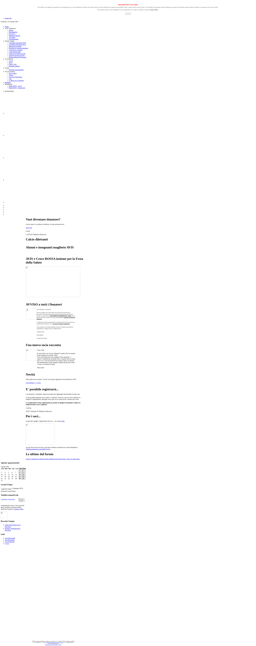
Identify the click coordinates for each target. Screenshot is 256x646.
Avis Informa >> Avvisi (33, 383)
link (63, 421)
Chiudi (128, 13)
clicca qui (29, 228)
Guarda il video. (18, 509)
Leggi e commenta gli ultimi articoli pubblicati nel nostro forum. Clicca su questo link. (53, 459)
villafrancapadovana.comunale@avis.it (38, 449)
